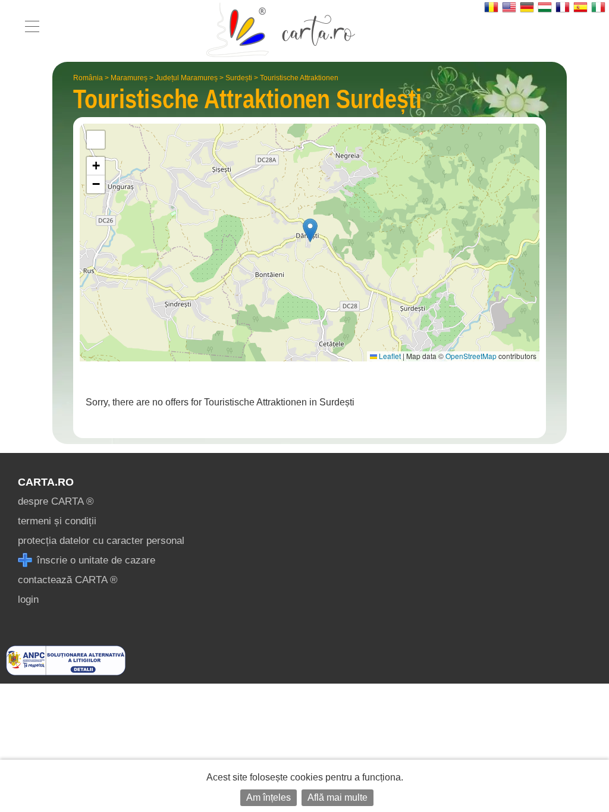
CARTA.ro (46, 482)
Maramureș (129, 78)
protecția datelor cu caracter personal (101, 540)
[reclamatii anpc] (65, 672)
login (28, 599)
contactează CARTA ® (68, 580)
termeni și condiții (57, 521)
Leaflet (389, 356)
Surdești (238, 78)
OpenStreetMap (471, 356)
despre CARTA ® (56, 501)
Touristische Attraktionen (299, 78)
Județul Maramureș (186, 78)
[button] (310, 230)
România (88, 78)
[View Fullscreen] (96, 140)
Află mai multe (337, 797)
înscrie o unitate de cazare (94, 560)
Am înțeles (268, 797)
